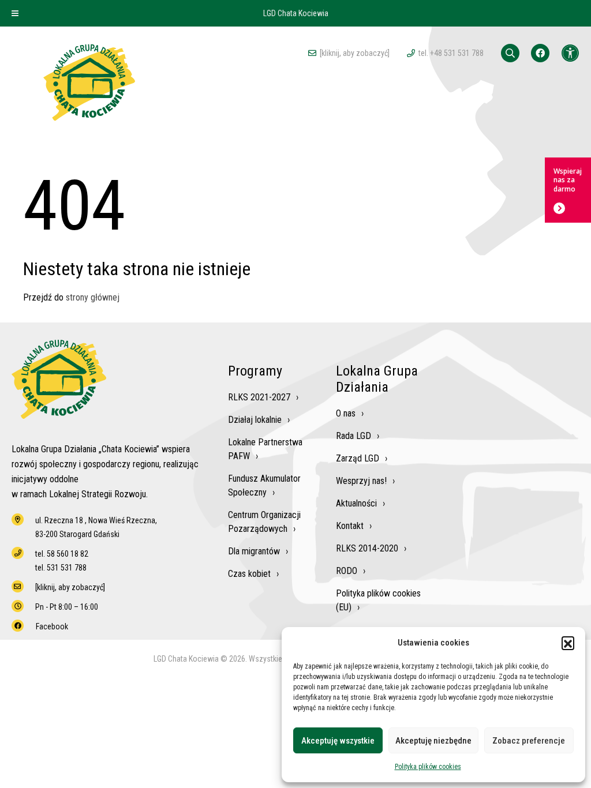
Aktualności (356, 503)
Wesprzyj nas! (361, 480)
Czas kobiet (249, 573)
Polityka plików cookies (428, 767)
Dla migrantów (254, 551)
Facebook (52, 626)
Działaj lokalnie (255, 419)
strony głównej (92, 297)
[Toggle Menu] (15, 13)
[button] (568, 642)
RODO (346, 570)
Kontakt (350, 525)
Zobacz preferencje (528, 741)
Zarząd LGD (357, 458)
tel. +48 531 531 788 (451, 53)
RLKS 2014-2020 (367, 548)
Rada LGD (353, 435)
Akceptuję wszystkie (338, 741)
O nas (346, 413)
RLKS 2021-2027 (259, 397)
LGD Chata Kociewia (295, 13)
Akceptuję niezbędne (433, 741)
